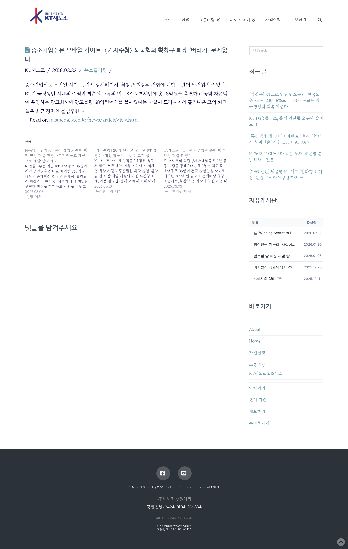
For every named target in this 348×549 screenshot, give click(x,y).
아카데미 (257, 388)
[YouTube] (185, 473)
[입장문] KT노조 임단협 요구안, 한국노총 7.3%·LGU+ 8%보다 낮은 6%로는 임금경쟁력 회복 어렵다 (284, 100)
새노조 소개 (176, 487)
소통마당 (257, 364)
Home (254, 341)
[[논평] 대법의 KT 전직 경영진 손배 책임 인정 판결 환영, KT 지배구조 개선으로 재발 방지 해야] (59, 173)
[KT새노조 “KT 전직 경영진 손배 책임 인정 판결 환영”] (198, 171)
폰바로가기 (259, 423)
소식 (132, 487)
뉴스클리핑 (95, 70)
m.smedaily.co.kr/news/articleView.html (94, 119)
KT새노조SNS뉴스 (266, 373)
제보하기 (257, 411)
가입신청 (257, 353)
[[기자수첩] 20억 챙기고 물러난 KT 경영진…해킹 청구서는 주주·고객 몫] (129, 171)
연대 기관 (257, 399)
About (255, 329)
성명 (143, 487)
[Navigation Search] (317, 12)
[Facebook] (163, 473)
